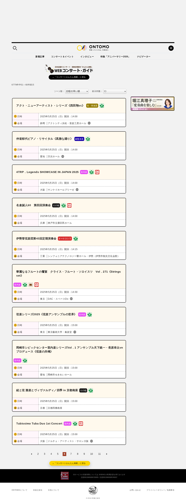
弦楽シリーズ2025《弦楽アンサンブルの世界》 (46, 314)
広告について (53, 490)
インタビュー (87, 56)
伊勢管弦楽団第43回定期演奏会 (36, 238)
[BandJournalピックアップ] (97, 172)
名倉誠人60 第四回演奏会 (33, 205)
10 (91, 454)
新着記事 (39, 56)
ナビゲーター (144, 56)
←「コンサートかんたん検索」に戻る (69, 77)
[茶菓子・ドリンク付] (30, 284)
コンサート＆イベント (62, 56)
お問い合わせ (135, 490)
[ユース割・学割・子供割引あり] (102, 105)
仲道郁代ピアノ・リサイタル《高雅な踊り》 (44, 138)
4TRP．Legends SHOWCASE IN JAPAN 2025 (47, 172)
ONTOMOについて (19, 490)
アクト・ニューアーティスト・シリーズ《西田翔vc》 (50, 105)
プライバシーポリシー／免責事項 (160, 490)
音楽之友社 (37, 490)
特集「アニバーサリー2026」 (115, 56)
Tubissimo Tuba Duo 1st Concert (39, 423)
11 (99, 454)
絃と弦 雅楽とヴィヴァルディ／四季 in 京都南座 (47, 390)
